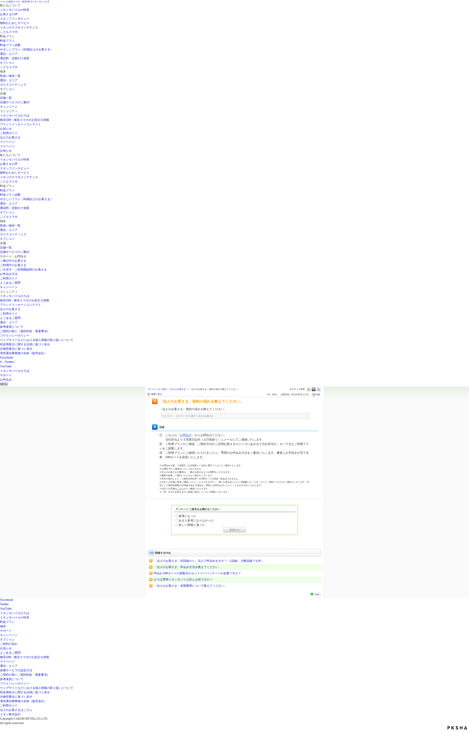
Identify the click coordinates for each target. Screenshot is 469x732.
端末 (3, 626)
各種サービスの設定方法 (16, 670)
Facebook (6, 357)
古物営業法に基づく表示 (16, 348)
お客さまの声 (9, 14)
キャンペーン (9, 106)
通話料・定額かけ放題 (14, 58)
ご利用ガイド (9, 133)
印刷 (318, 394)
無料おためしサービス (14, 23)
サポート (6, 630)
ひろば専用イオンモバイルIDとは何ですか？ (183, 579)
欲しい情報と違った (192, 524)
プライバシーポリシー (14, 335)
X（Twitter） (8, 362)
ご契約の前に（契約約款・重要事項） (25, 331)
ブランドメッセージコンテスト (20, 124)
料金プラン (7, 40)
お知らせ (6, 128)
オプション (7, 62)
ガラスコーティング (13, 84)
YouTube (6, 366)
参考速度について (11, 326)
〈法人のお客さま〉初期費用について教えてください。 (190, 585)
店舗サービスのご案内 (14, 102)
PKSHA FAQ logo (457, 727)
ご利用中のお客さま (13, 265)
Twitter (4, 604)
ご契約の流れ (9, 643)
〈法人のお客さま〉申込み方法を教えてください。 (187, 567)
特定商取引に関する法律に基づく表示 (25, 344)
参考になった (187, 516)
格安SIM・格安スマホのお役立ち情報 (24, 119)
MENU (3, 384)
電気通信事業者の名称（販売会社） (23, 353)
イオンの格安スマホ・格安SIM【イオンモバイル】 (25, 1)
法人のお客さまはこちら (16, 709)
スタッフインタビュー (14, 18)
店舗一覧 (6, 97)
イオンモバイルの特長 (14, 9)
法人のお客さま (10, 137)
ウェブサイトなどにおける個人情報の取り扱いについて (36, 340)
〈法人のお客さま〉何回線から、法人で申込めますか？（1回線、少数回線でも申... (208, 560)
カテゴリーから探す (157, 389)
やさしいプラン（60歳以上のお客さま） (26, 49)
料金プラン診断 (10, 45)
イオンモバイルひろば (14, 115)
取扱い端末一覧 (10, 75)
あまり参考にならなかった (196, 520)
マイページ (7, 141)
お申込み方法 (9, 273)
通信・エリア (9, 53)
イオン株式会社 (10, 714)
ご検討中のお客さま (13, 260)
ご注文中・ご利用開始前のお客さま (23, 269)
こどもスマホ (9, 31)
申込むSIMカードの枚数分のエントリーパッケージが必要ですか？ (197, 573)
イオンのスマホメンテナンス (19, 27)
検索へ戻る (156, 394)
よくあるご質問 (10, 282)
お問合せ (186, 435)
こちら (180, 488)
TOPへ (317, 594)
